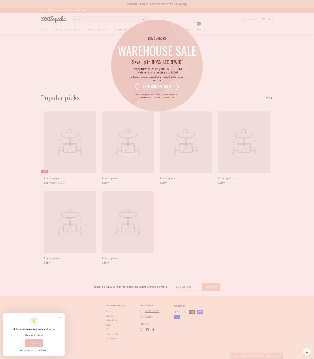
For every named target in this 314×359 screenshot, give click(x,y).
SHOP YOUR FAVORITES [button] (157, 86)
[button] (199, 24)
